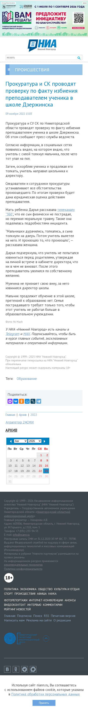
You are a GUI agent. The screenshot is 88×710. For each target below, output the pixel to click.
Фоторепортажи (15, 600)
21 (34, 471)
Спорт (8, 594)
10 (10, 465)
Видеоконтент (15, 605)
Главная (10, 415)
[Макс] (34, 671)
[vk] (8, 671)
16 (46, 465)
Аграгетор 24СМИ (20, 422)
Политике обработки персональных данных (45, 694)
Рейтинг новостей (17, 609)
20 (28, 471)
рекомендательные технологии (23, 565)
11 (16, 465)
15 (40, 465)
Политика (11, 589)
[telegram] (25, 671)
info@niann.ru (21, 535)
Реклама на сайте (39, 620)
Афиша (42, 594)
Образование (27, 378)
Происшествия (25, 594)
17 (10, 471)
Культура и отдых (67, 589)
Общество (45, 589)
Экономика (28, 589)
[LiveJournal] (32, 401)
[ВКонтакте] (15, 401)
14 (34, 465)
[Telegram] (38, 401)
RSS (46, 616)
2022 (33, 415)
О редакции (62, 620)
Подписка (24, 616)
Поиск (37, 616)
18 (16, 471)
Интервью (34, 605)
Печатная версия (63, 616)
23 (46, 471)
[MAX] (10, 401)
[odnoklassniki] (17, 671)
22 (40, 471)
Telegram (12, 334)
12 (22, 465)
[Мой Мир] (27, 401)
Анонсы (70, 600)
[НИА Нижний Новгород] (42, 50)
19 (22, 471)
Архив (23, 415)
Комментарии (52, 605)
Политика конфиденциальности (23, 569)
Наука (52, 594)
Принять (44, 702)
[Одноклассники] (21, 401)
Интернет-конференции (46, 600)
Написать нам (14, 620)
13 (28, 465)
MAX (26, 334)
